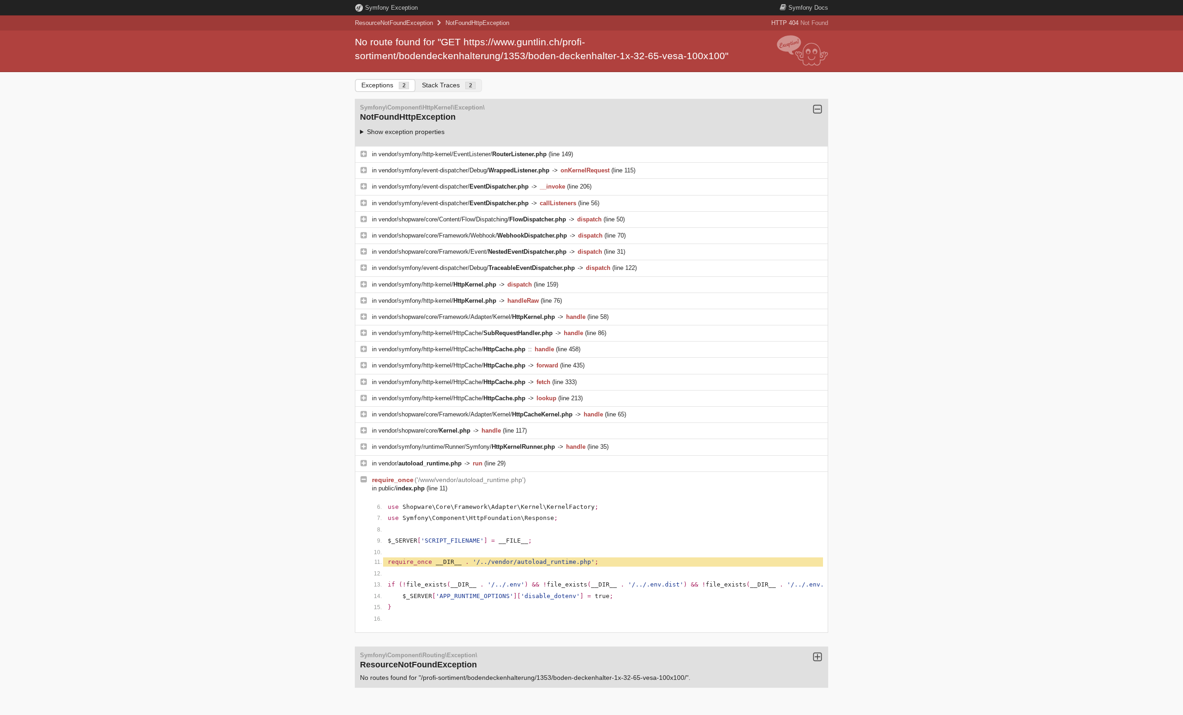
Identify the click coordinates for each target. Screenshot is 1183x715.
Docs (808, 7)
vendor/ (420, 463)
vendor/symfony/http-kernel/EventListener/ (462, 154)
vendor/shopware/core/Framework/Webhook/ (472, 235)
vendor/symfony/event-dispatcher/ (453, 186)
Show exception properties (406, 131)
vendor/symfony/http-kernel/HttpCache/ (465, 333)
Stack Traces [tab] (447, 85)
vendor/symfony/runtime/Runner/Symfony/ (466, 446)
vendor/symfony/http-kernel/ (437, 284)
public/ (401, 488)
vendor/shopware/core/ (424, 430)
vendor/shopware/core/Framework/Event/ (472, 251)
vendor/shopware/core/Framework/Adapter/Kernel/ (466, 316)
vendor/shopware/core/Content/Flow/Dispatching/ (472, 219)
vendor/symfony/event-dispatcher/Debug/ (463, 170)
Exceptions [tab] (383, 85)
